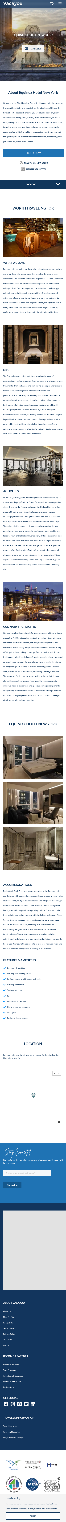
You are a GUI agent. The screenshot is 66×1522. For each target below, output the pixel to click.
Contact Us (7, 1322)
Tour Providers (9, 1370)
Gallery (36, 48)
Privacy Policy (9, 1334)
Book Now (34, 152)
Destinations (8, 1387)
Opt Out (6, 1345)
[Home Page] (12, 4)
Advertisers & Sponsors (13, 1376)
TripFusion (7, 1339)
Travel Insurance (10, 1426)
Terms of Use (8, 1328)
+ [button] (55, 1073)
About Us (7, 1311)
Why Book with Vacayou (13, 1437)
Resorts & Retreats (11, 1364)
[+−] (33, 1097)
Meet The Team (9, 1317)
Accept (33, 1516)
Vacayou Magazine (11, 1432)
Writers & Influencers (12, 1381)
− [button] (59, 1073)
